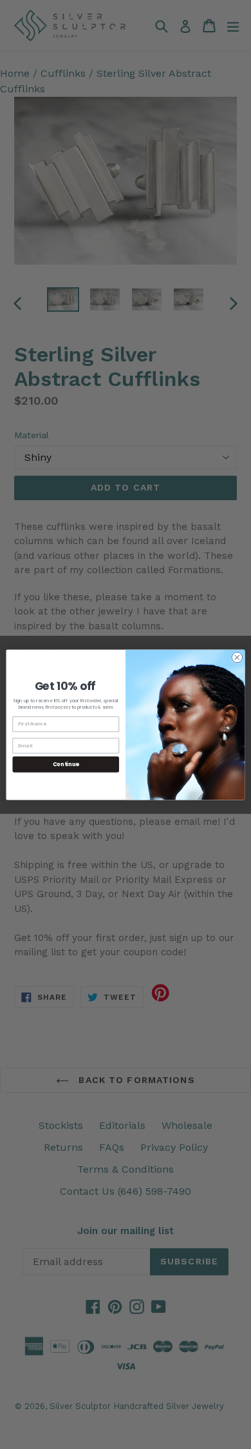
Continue (66, 763)
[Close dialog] (237, 657)
